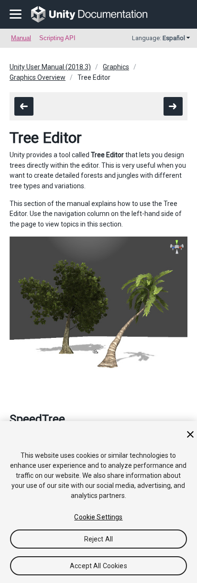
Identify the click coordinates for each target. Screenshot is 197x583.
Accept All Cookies (98, 566)
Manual (21, 38)
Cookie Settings (98, 517)
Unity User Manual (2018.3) (50, 67)
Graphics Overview (38, 77)
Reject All (98, 539)
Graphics (116, 67)
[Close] (190, 434)
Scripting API (57, 38)
